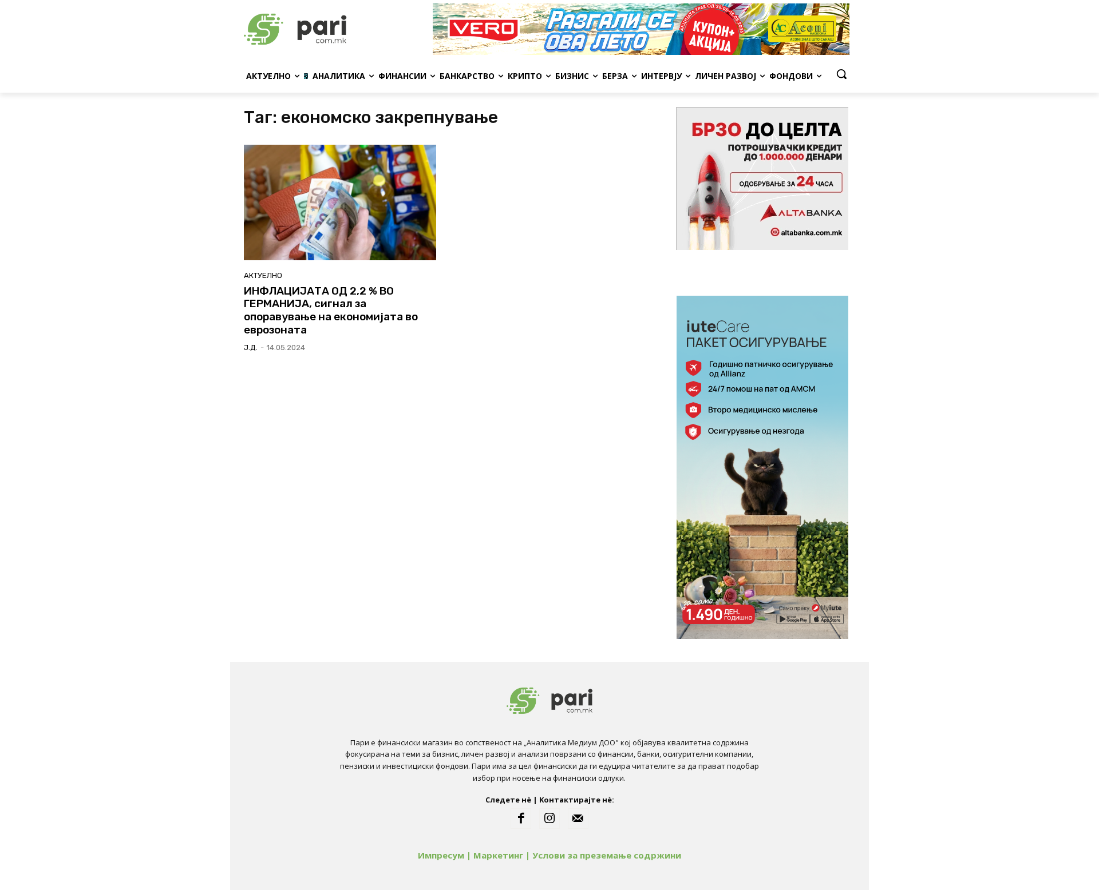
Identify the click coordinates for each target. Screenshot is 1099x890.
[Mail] (578, 818)
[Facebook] (521, 818)
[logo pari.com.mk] (335, 29)
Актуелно (263, 275)
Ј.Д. (251, 347)
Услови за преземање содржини (606, 855)
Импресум (441, 855)
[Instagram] (549, 818)
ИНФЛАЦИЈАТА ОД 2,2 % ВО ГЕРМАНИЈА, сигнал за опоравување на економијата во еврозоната (331, 310)
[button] (841, 74)
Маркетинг (498, 855)
